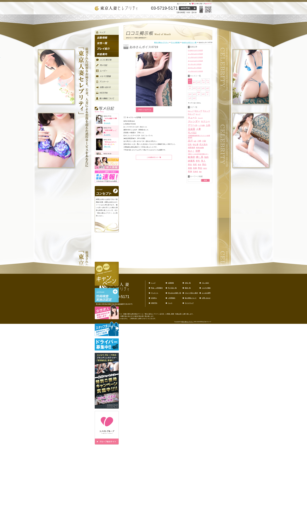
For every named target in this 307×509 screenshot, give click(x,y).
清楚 (197, 151)
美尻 (195, 164)
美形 (199, 165)
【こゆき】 (107, 135)
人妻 (198, 129)
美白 (204, 164)
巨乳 (190, 144)
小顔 (204, 141)
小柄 (199, 141)
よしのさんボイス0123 (195, 71)
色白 (200, 168)
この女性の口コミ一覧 (154, 157)
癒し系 (199, 157)
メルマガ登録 (206, 288)
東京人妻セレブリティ (161, 42)
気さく (191, 151)
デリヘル (193, 125)
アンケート (154, 293)
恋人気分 (203, 144)
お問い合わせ (206, 298)
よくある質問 (206, 293)
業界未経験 (200, 148)
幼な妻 (195, 145)
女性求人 (154, 298)
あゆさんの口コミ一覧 (189, 42)
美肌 (190, 168)
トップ (153, 283)
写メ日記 (192, 133)
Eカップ (198, 111)
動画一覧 (188, 288)
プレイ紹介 (205, 283)
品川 (190, 140)
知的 (206, 157)
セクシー (205, 121)
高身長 (195, 172)
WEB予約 (185, 8)
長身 (190, 171)
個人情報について (190, 298)
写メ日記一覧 (172, 288)
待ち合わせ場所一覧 (174, 293)
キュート (192, 117)
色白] (205, 168)
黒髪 (200, 171)
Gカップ (191, 114)
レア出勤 (201, 125)
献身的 (191, 157)
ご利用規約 (171, 298)
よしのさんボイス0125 (195, 54)
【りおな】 (107, 123)
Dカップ (191, 111)
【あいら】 (107, 146)
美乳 (198, 161)
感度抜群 (191, 148)
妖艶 (195, 141)
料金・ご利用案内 (157, 288)
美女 (190, 164)
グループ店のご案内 (191, 293)
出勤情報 (171, 283)
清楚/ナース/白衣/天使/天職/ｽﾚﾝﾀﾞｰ (198, 154)
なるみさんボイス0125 (195, 50)
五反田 (191, 129)
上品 (208, 125)
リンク (170, 303)
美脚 (195, 168)
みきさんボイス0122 (194, 68)
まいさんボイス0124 (194, 64)
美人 (203, 161)
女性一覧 (188, 283)
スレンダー (194, 121)
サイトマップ (184, 3)
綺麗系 (191, 161)
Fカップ (206, 111)
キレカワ (200, 118)
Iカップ (198, 114)
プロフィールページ (144, 110)
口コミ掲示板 (175, 42)
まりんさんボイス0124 (195, 61)
